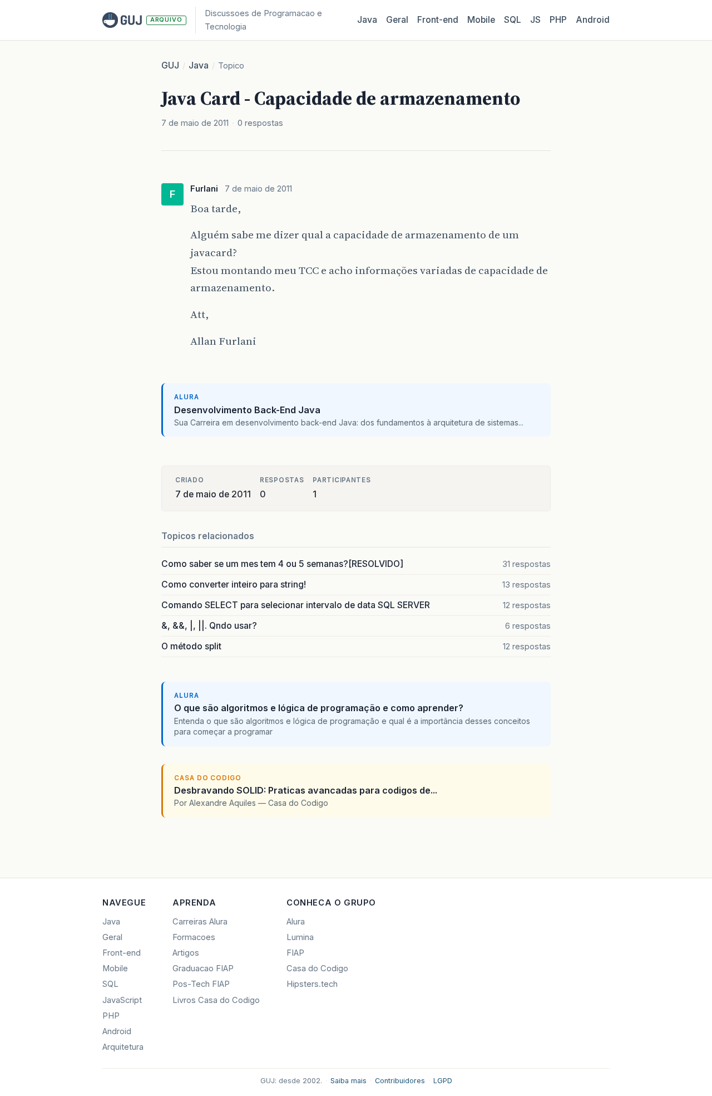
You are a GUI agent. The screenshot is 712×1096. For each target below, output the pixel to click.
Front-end (121, 953)
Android (593, 19)
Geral (397, 19)
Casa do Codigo (317, 968)
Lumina (300, 937)
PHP (558, 19)
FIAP (295, 953)
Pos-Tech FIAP (201, 984)
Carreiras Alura (200, 922)
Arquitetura (123, 1047)
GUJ (170, 65)
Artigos (185, 953)
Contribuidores (400, 1081)
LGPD (442, 1081)
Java (367, 19)
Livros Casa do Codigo (216, 1000)
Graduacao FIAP (203, 968)
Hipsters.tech (312, 984)
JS (535, 19)
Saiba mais (348, 1081)
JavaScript (122, 1000)
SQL (512, 19)
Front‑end (437, 19)
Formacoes (193, 937)
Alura (295, 922)
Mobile (481, 19)
